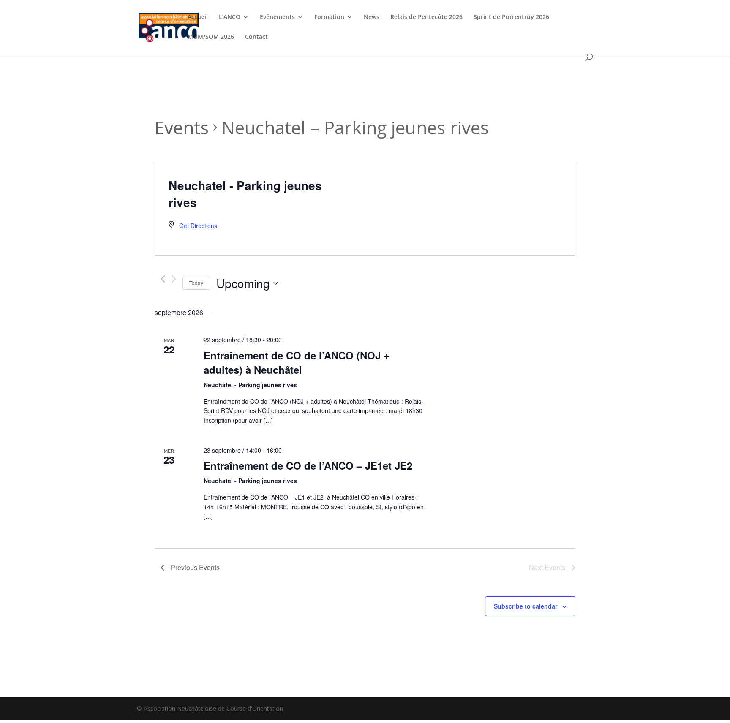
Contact (256, 37)
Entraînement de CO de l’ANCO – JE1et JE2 (308, 465)
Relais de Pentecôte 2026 (426, 17)
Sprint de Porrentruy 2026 (511, 17)
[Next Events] (174, 279)
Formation (329, 17)
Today (196, 282)
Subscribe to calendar (525, 606)
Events (182, 127)
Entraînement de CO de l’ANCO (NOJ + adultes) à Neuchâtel (297, 362)
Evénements (277, 17)
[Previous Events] (163, 279)
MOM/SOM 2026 (211, 37)
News (371, 17)
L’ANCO (229, 17)
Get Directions (198, 225)
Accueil (198, 17)
